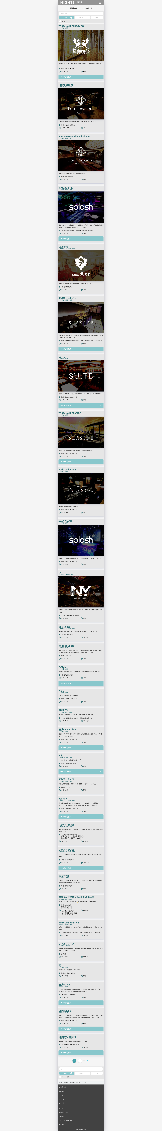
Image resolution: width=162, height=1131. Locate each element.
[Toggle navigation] (100, 2)
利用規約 (61, 1116)
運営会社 (61, 1124)
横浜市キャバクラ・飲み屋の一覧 (78, 1082)
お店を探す (62, 1091)
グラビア (61, 1099)
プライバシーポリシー (65, 1120)
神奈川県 (66, 1082)
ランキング (62, 1095)
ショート (61, 1103)
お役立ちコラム (63, 1113)
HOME (60, 1082)
